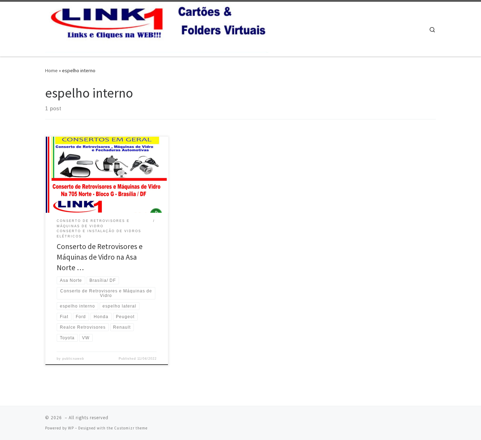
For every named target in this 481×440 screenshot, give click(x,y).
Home (51, 70)
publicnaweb (73, 358)
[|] (157, 28)
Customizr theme (131, 428)
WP (71, 428)
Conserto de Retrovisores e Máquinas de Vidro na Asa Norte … (100, 257)
